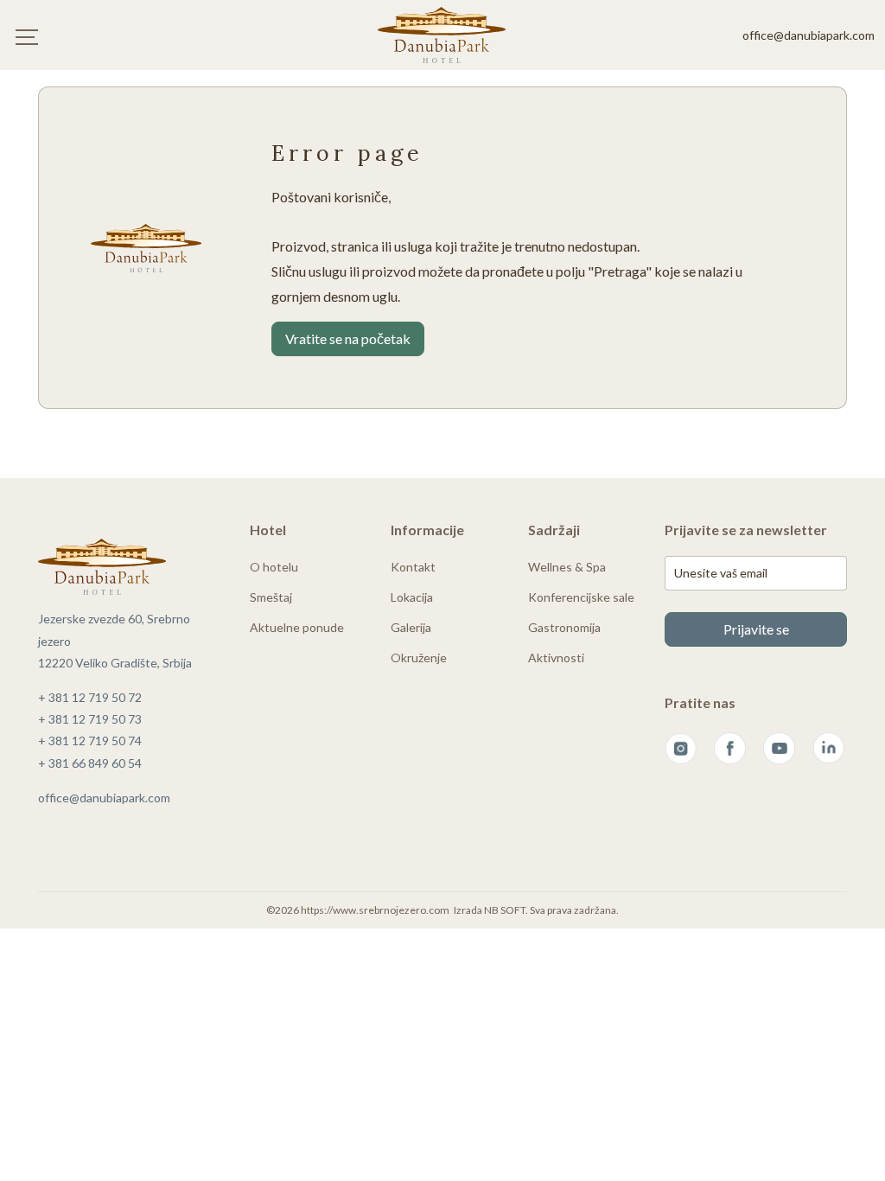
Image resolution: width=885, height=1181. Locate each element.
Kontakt (413, 566)
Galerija (411, 627)
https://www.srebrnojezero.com (375, 909)
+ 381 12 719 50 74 (90, 740)
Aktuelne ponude (297, 627)
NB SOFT (504, 909)
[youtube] (779, 748)
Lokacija (412, 597)
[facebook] (730, 748)
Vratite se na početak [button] (348, 338)
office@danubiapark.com (808, 35)
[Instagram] (681, 748)
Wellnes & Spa (567, 566)
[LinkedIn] (828, 748)
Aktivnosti (556, 657)
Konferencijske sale (581, 597)
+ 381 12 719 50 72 (90, 697)
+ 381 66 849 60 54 (90, 763)
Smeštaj (271, 597)
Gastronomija (564, 627)
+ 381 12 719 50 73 (90, 719)
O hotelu (274, 566)
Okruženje (419, 657)
